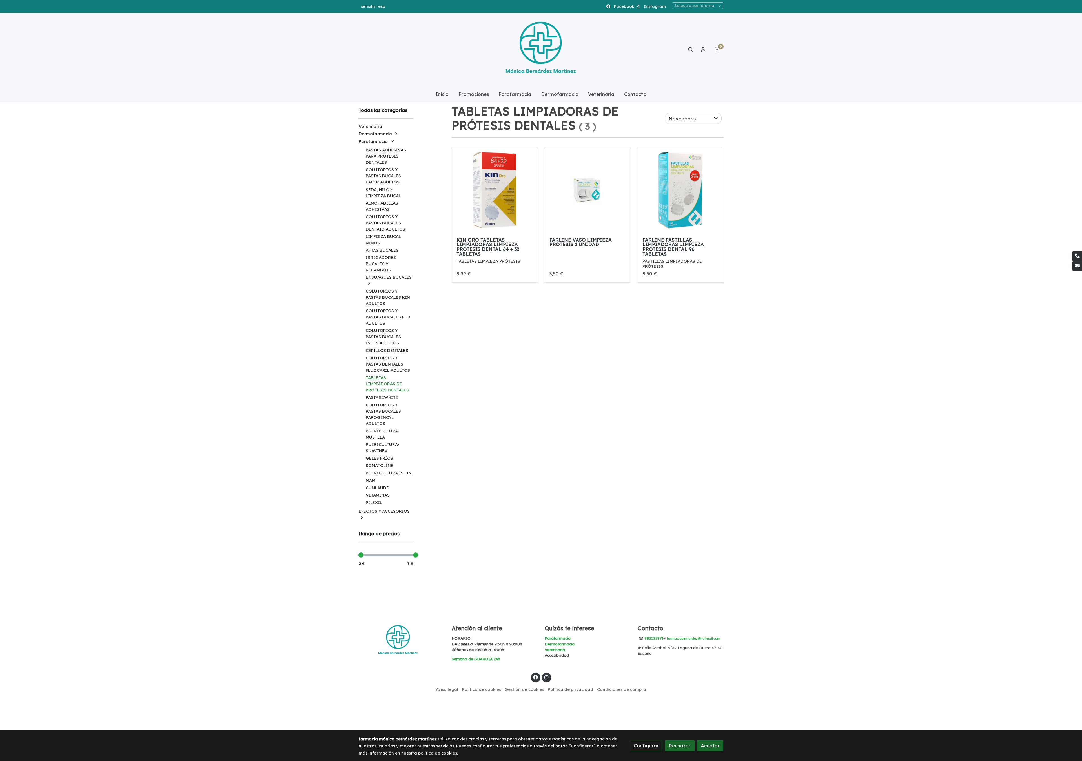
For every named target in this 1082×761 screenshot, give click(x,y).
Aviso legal (447, 689)
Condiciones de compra (621, 689)
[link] (541, 49)
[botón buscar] (690, 49)
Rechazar (680, 746)
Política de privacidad (570, 689)
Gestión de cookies (524, 689)
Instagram (654, 6)
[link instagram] (546, 676)
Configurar (646, 746)
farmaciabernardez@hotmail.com (693, 638)
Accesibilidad (557, 655)
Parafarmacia (558, 638)
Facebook (623, 6)
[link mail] (1077, 266)
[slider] (360, 555)
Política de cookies (481, 689)
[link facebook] (535, 676)
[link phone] (1077, 256)
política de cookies (437, 753)
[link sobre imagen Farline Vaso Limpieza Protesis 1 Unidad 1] (587, 190)
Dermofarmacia (560, 644)
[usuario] (703, 49)
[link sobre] (401, 640)
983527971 (653, 638)
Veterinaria (555, 649)
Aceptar (710, 746)
